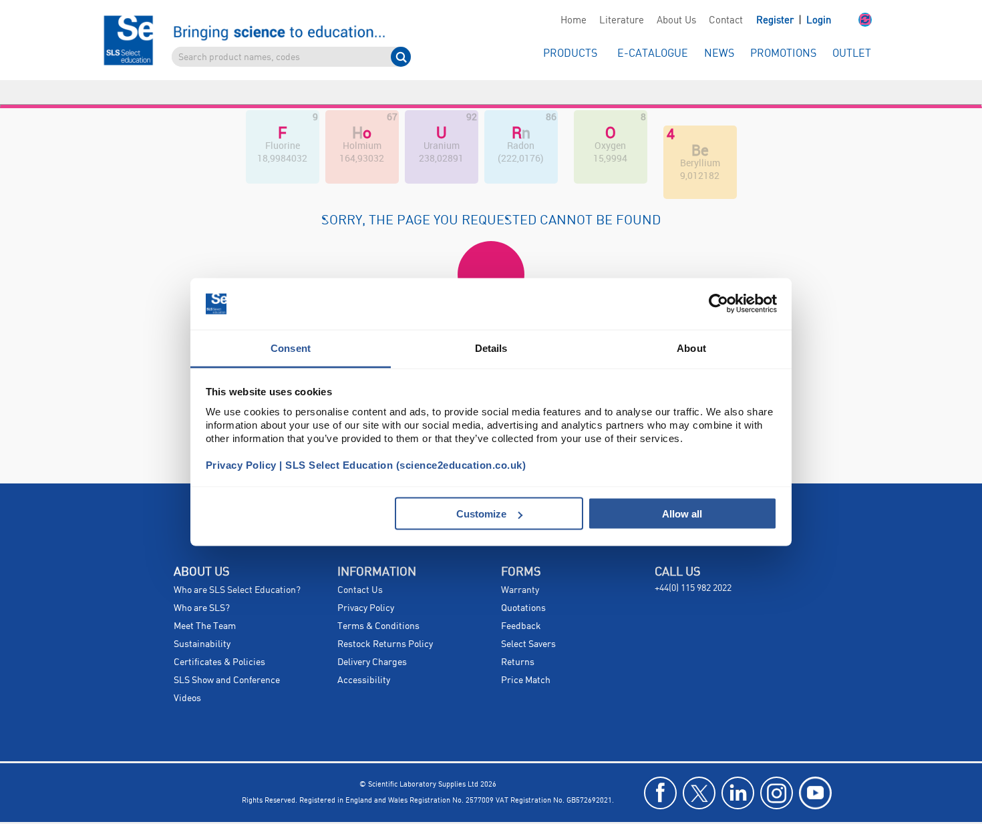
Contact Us (360, 566)
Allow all (682, 514)
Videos (187, 674)
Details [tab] (491, 347)
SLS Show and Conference (227, 656)
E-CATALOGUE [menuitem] (652, 53)
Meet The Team (205, 602)
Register (776, 20)
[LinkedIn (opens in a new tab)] (737, 769)
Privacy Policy (365, 584)
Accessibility (363, 656)
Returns (517, 638)
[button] (851, 21)
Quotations (523, 584)
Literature (621, 20)
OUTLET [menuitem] (851, 53)
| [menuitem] (793, 20)
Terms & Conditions (378, 602)
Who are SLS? (202, 584)
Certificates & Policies (219, 638)
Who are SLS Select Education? (237, 566)
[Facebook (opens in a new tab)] (660, 769)
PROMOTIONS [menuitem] (783, 53)
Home (573, 20)
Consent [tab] (291, 347)
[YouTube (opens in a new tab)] (815, 769)
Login (818, 20)
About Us (676, 20)
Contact (726, 20)
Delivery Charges (372, 638)
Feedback (521, 602)
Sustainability (202, 620)
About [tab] (691, 347)
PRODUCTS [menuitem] (570, 53)
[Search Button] (401, 57)
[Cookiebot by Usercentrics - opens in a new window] (718, 304)
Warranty (520, 566)
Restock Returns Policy (385, 620)
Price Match (525, 656)
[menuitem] (573, 21)
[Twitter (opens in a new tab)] (699, 769)
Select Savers (528, 620)
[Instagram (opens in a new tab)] (776, 769)
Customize (481, 514)
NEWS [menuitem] (719, 53)
